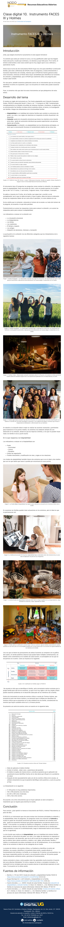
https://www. (11, 877)
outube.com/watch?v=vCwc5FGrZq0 (27, 877)
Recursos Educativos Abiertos (42, 4)
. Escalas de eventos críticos (51, 889)
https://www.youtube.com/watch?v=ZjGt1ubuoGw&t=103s (25, 881)
